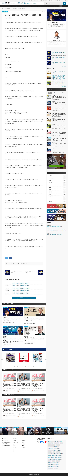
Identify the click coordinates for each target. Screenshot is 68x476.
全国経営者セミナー (46, 0)
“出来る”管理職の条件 (7, 320)
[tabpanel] (10, 358)
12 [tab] (31, 366)
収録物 (63, 92)
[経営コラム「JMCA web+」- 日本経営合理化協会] (9, 3)
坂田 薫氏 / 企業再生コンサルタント (57, 116)
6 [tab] (22, 366)
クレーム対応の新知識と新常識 (9, 388)
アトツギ (54, 441)
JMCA (33, 474)
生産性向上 (55, 459)
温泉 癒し (60, 457)
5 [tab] (20, 366)
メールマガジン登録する (57, 165)
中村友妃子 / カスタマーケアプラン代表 (57, 135)
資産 (57, 180)
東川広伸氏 (13, 263)
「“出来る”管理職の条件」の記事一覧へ (23, 297)
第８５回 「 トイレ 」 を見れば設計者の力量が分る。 (59, 139)
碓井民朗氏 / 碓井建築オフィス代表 (57, 140)
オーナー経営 (50, 443)
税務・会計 (29, 427)
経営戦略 (49, 462)
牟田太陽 (49, 459)
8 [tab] (25, 366)
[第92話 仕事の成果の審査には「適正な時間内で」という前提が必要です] (34, 311)
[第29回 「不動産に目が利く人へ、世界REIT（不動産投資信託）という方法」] (61, 431)
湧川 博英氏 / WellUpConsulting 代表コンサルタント (59, 146)
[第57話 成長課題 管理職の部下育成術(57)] (13, 311)
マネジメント (50, 448)
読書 (57, 462)
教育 (21, 263)
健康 (57, 453)
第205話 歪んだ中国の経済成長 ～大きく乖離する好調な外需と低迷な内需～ (59, 108)
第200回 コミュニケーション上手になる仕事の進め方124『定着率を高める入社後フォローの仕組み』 (23, 385)
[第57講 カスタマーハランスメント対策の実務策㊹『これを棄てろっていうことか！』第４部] (38, 377)
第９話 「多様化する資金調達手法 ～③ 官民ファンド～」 (59, 144)
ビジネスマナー (55, 446)
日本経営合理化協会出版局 (28, 343)
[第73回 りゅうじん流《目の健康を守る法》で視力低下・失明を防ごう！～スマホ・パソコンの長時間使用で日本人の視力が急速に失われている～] (13, 330)
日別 (50, 92)
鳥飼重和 (55, 468)
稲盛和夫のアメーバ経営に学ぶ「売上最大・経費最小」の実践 (59, 120)
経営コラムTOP (4, 440)
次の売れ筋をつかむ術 (7, 344)
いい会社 (49, 441)
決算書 (52, 457)
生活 (57, 199)
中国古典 (54, 450)
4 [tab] (19, 366)
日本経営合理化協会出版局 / (56, 99)
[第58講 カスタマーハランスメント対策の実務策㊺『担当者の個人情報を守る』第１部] (9, 377)
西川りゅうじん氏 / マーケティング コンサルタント (11, 345)
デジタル (58, 444)
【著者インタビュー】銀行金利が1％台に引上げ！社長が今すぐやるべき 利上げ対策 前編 (59, 97)
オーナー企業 (59, 441)
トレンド (49, 446)
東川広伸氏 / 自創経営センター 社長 (8, 322)
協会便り (57, 201)
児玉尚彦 (61, 453)
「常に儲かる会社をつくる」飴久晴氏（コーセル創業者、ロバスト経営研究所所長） (34, 339)
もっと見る (64, 66)
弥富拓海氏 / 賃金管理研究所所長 (29, 323)
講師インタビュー (51, 464)
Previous (2, 359)
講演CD (57, 464)
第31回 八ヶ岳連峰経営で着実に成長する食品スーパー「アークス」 (59, 150)
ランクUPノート (38, 223)
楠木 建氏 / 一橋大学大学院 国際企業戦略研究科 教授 (58, 122)
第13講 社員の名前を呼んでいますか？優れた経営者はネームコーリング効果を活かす (59, 126)
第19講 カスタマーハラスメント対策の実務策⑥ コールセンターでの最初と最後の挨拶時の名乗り (59, 133)
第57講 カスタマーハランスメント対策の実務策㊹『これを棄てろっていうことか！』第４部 (38, 385)
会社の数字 (50, 453)
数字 (57, 187)
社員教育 (59, 459)
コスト (61, 443)
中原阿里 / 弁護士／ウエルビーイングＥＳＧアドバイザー (59, 129)
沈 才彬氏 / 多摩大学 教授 (55, 110)
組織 (57, 189)
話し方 (54, 462)
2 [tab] (15, 366)
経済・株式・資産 (57, 427)
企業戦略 (57, 175)
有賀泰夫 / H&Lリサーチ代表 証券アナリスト (58, 152)
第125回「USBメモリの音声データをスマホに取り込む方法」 (58, 103)
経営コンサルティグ (54, 0)
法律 (56, 457)
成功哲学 (57, 196)
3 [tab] (17, 366)
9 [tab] (27, 366)
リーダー (57, 182)
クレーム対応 (56, 443)
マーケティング (57, 178)
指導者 (53, 455)
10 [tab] (28, 366)
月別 (54, 92)
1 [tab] (14, 366)
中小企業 (58, 450)
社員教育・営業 (5, 11)
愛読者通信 (16, 427)
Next (45, 359)
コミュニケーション (51, 444)
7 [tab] (23, 366)
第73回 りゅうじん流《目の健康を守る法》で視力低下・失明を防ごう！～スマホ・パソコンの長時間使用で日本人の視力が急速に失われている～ (13, 340)
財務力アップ (50, 468)
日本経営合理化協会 (62, 0)
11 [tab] (30, 366)
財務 (57, 466)
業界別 (23, 440)
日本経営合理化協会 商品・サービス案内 (35, 0)
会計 (54, 453)
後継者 (49, 455)
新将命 (60, 455)
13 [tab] (33, 366)
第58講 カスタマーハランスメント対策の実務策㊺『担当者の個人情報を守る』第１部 (9, 385)
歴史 (49, 457)
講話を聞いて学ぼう (51, 466)
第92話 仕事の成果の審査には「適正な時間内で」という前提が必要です (34, 320)
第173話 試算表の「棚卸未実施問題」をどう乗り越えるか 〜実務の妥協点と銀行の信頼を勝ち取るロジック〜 (59, 114)
